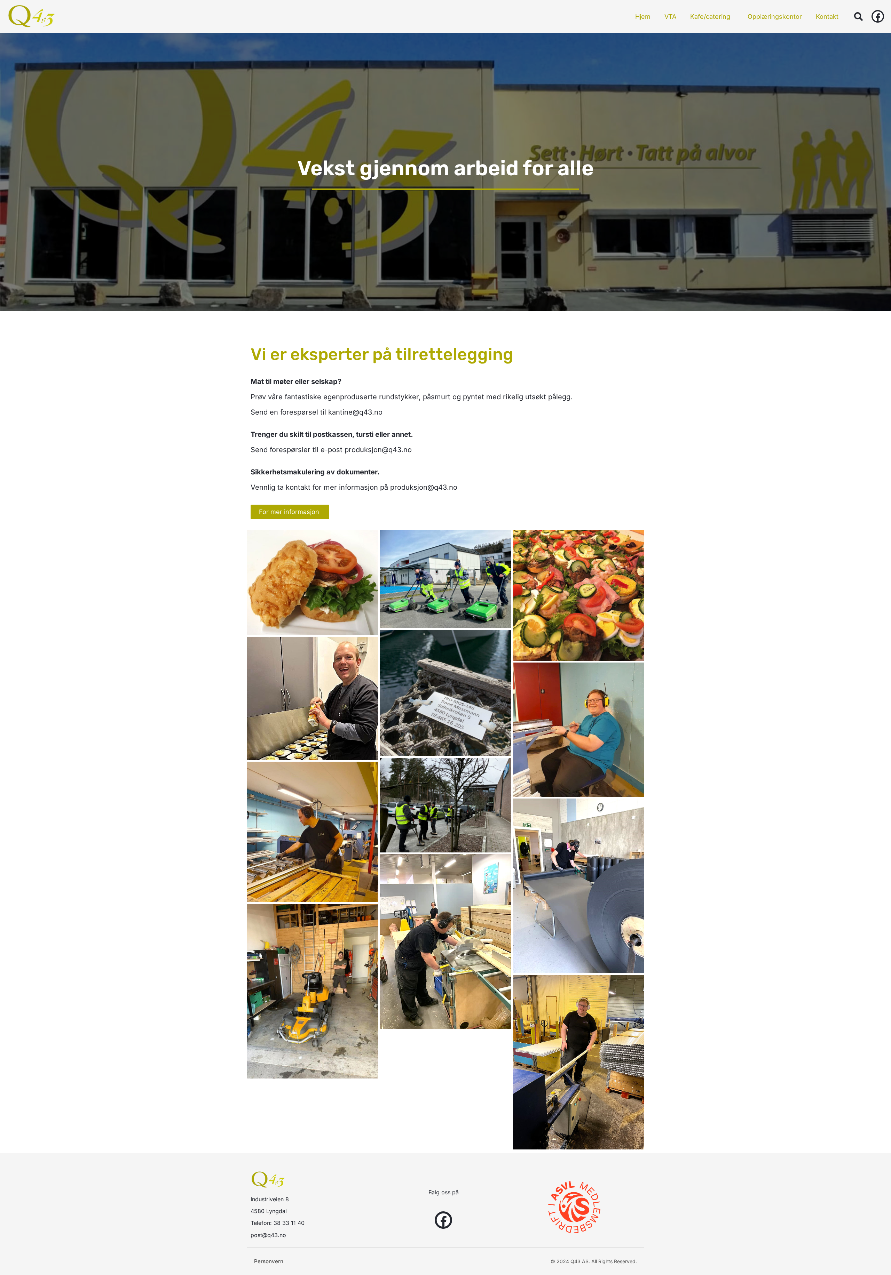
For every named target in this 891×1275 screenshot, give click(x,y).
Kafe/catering (710, 16)
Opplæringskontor (775, 16)
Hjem (642, 16)
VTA (670, 16)
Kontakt (827, 16)
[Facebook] (878, 16)
